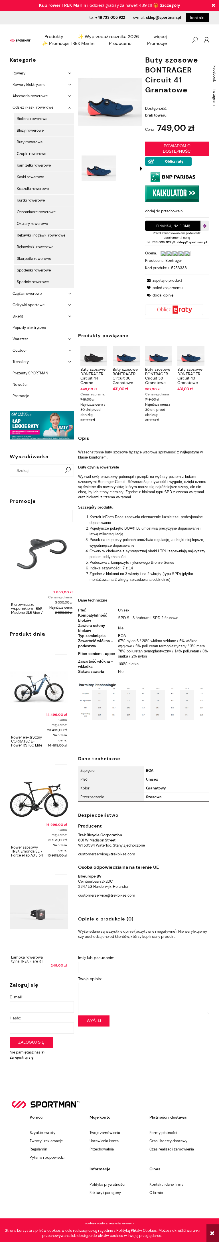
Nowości (20, 384)
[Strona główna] (21, 39)
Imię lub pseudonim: (96, 957)
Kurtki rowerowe (31, 200)
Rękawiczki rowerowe (35, 246)
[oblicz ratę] (177, 309)
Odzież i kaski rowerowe (33, 107)
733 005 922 (161, 242)
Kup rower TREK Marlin (62, 5)
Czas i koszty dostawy (168, 1141)
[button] (141, 168)
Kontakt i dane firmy (166, 1184)
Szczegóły (170, 5)
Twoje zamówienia (105, 1132)
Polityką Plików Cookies (136, 1230)
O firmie (156, 1192)
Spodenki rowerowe (34, 270)
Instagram (214, 97)
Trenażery (21, 361)
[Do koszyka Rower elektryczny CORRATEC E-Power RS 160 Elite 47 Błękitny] (61, 648)
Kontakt (197, 17)
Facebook (214, 73)
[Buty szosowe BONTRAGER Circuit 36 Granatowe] (126, 356)
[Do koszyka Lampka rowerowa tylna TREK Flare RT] (61, 868)
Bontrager (173, 260)
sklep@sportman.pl (163, 17)
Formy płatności (163, 1132)
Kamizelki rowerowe (34, 165)
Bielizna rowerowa (32, 118)
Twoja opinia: (90, 978)
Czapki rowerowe (31, 153)
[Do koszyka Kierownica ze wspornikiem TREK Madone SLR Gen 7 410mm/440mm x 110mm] (66, 516)
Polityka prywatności (107, 1184)
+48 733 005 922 (110, 17)
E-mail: (16, 997)
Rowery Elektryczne (29, 84)
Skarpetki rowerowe (34, 258)
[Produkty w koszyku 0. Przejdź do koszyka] (183, 40)
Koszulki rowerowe (33, 188)
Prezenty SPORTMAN (30, 373)
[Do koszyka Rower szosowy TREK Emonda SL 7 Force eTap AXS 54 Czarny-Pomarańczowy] (61, 758)
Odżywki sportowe (28, 304)
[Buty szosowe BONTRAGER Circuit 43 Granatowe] (190, 356)
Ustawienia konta (104, 1141)
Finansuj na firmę (173, 225)
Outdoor (20, 350)
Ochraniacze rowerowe (36, 212)
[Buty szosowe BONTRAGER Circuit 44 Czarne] (93, 356)
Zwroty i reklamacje (46, 1141)
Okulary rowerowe (32, 223)
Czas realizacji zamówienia (171, 1149)
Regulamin (38, 1149)
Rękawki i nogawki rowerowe (41, 235)
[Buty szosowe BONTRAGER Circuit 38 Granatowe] (158, 356)
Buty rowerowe (29, 142)
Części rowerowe (27, 293)
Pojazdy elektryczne (29, 327)
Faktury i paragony (105, 1192)
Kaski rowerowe (30, 177)
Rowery (19, 73)
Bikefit (18, 316)
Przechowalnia (102, 1149)
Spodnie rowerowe (33, 281)
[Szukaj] (68, 470)
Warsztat (20, 339)
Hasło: (15, 1018)
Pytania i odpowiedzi (47, 1157)
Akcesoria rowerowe (30, 96)
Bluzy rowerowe (30, 130)
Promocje (21, 395)
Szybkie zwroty (42, 1132)
